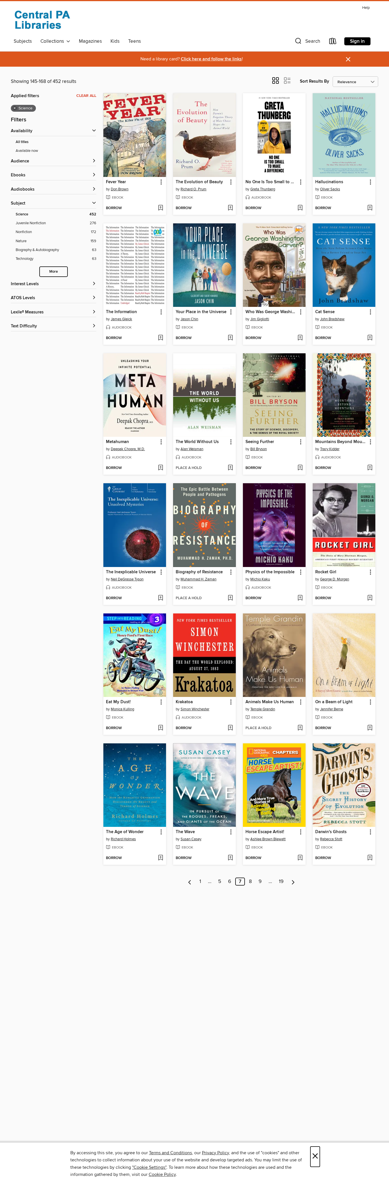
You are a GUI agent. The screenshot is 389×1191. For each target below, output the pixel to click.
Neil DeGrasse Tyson (127, 579)
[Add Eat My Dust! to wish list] (160, 728)
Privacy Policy (215, 1153)
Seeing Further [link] (259, 441)
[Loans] (332, 42)
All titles (22, 142)
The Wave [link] (185, 832)
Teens (134, 41)
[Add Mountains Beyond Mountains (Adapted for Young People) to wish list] (369, 468)
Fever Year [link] (116, 182)
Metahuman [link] (117, 441)
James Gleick (121, 319)
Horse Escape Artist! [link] (264, 832)
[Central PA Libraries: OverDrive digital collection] (42, 20)
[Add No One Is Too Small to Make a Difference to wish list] (300, 208)
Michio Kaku (260, 579)
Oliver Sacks (330, 189)
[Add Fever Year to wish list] (160, 208)
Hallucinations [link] (329, 182)
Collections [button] (53, 41)
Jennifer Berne (331, 709)
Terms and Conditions (170, 1153)
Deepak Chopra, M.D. (128, 449)
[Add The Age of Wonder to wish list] (160, 858)
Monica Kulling (122, 709)
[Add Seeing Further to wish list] (300, 468)
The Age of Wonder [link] (125, 832)
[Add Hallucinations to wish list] (369, 208)
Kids (115, 41)
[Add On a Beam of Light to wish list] (369, 728)
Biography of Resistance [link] (199, 572)
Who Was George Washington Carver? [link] (271, 312)
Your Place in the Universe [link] (201, 312)
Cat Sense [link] (325, 312)
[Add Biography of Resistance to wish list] (230, 598)
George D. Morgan (334, 579)
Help (366, 8)
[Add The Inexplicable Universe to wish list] (160, 598)
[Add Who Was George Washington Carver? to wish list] (300, 338)
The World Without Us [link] (197, 441)
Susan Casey (191, 839)
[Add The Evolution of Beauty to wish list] (230, 208)
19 (281, 881)
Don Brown (119, 189)
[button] (307, 42)
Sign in (357, 41)
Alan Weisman (192, 449)
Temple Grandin (262, 709)
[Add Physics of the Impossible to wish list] (300, 598)
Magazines (90, 41)
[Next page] (293, 881)
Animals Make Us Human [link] (269, 702)
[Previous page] (189, 881)
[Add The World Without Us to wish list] (230, 468)
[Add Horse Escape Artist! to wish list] (300, 858)
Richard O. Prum (193, 189)
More (53, 271)
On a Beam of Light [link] (334, 702)
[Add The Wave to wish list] (230, 858)
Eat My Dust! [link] (118, 702)
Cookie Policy (162, 1174)
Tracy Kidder (329, 449)
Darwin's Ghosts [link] (331, 832)
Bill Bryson (258, 449)
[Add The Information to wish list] (160, 338)
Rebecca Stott (331, 839)
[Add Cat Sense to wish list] (369, 338)
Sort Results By (314, 81)
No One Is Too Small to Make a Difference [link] (271, 182)
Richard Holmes (123, 839)
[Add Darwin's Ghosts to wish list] (369, 858)
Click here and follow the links (211, 59)
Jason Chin (189, 319)
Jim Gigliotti (259, 319)
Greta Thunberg (262, 189)
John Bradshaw (332, 319)
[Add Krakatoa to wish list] (230, 728)
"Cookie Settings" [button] (149, 1167)
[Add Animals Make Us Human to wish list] (300, 728)
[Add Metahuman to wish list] (160, 468)
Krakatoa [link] (184, 702)
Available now (27, 150)
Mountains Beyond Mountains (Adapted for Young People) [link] (341, 441)
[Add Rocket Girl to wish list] (369, 598)
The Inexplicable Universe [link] (131, 572)
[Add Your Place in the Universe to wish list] (230, 338)
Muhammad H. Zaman (198, 579)
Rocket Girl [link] (325, 572)
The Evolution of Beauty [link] (199, 182)
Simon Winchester (195, 709)
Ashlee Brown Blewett (268, 839)
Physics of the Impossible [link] (269, 572)
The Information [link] (121, 312)
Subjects (23, 41)
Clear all (86, 95)
